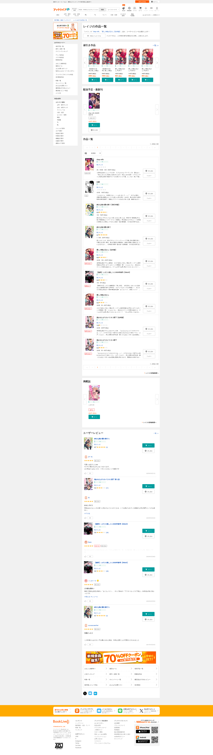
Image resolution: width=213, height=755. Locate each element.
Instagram (78, 741)
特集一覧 (58, 80)
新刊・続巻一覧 (60, 49)
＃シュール (94, 597)
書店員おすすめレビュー (63, 88)
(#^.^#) (90, 457)
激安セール (59, 66)
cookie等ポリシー (119, 736)
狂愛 (98, 182)
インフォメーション (100, 736)
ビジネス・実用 (61, 115)
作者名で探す (60, 136)
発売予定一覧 (60, 46)
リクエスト (97, 741)
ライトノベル (61, 110)
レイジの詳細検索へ (152, 373)
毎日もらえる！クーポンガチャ (65, 71)
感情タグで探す (60, 143)
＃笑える (87, 597)
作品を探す (97, 725)
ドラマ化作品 (60, 57)
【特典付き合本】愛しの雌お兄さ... (94, 70)
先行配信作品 (60, 77)
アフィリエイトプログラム (102, 743)
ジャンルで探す (60, 128)
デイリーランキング (62, 51)
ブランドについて (119, 725)
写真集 (59, 120)
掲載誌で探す (60, 138)
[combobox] (89, 9)
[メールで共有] (90, 694)
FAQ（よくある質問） (101, 734)
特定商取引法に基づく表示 (122, 734)
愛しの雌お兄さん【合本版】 (111, 31)
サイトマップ (118, 739)
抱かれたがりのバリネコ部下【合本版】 (111, 317)
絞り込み (74, 9)
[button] (94, 80)
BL (86, 15)
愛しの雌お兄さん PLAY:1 (120, 70)
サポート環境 (98, 732)
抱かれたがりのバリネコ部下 (107, 340)
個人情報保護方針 (119, 732)
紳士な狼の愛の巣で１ (102, 438)
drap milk (96, 31)
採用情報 (117, 727)
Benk (90, 542)
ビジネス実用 (123, 14)
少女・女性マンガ (76, 14)
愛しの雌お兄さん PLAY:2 (133, 70)
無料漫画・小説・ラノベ (82, 725)
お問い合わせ (98, 739)
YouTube (78, 745)
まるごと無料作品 (61, 63)
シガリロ (91, 405)
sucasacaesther (93, 625)
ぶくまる (58, 93)
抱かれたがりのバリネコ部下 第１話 (107, 479)
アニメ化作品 (60, 55)
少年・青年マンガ (67, 14)
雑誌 (58, 117)
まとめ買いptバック (61, 68)
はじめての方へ (147, 15)
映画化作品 (59, 60)
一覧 (156, 45)
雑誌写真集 (132, 14)
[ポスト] (85, 693)
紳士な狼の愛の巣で (104, 227)
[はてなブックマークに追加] (95, 695)
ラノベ (104, 15)
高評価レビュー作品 (62, 90)
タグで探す (59, 131)
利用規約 (117, 730)
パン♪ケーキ (92, 581)
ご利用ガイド (156, 15)
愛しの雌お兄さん (103, 295)
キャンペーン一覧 (61, 83)
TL (95, 15)
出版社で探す (60, 141)
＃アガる (87, 513)
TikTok (77, 743)
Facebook (78, 747)
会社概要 (117, 723)
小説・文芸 (113, 15)
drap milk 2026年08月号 (94, 114)
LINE (76, 736)
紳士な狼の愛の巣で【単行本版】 (108, 204)
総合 (58, 15)
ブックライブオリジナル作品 (64, 74)
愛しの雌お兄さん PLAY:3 (147, 70)
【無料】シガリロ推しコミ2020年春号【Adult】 (114, 272)
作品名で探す (60, 133)
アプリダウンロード (100, 727)
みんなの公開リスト (62, 85)
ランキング (78, 730)
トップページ (79, 723)
